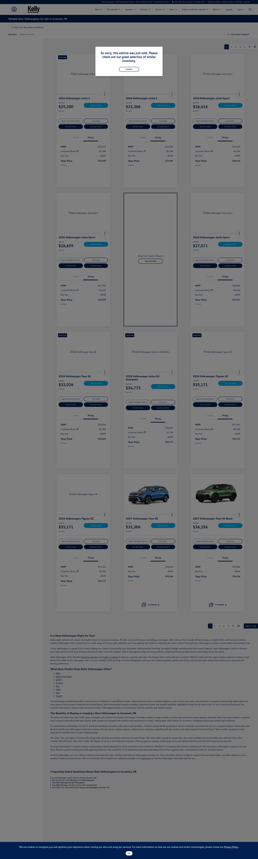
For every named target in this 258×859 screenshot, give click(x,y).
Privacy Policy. (231, 846)
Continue (129, 69)
